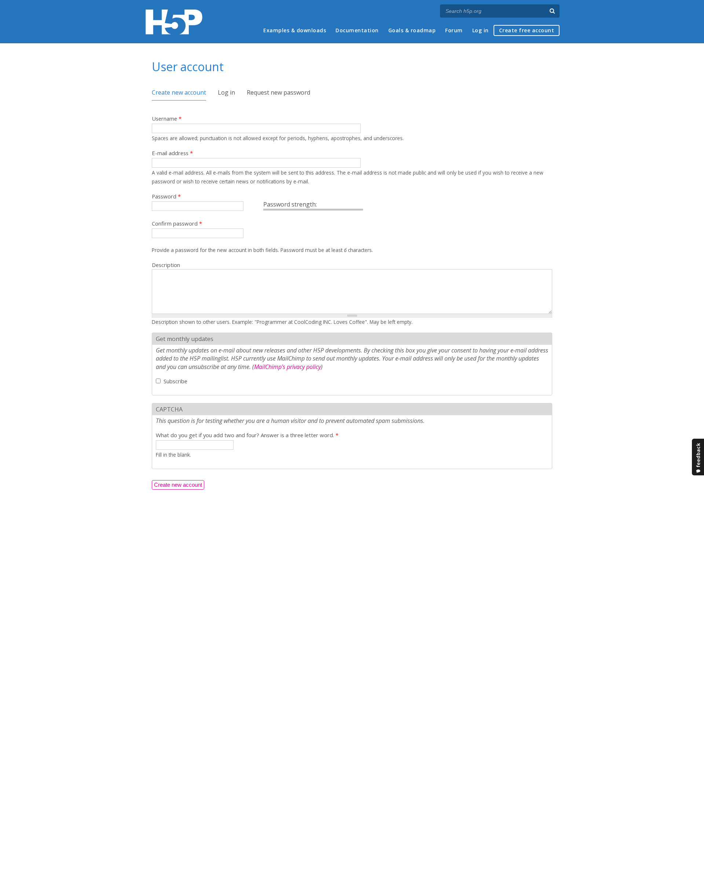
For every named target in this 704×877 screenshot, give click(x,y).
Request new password (278, 92)
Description (166, 264)
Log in (480, 30)
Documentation (357, 30)
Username (167, 118)
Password (166, 196)
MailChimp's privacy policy (287, 367)
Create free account (526, 30)
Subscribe (175, 381)
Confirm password (177, 223)
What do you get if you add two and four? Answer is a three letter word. (247, 435)
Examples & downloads (294, 30)
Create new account (179, 92)
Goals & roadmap (412, 30)
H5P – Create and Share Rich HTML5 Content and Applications (173, 22)
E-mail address (172, 153)
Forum (454, 30)
